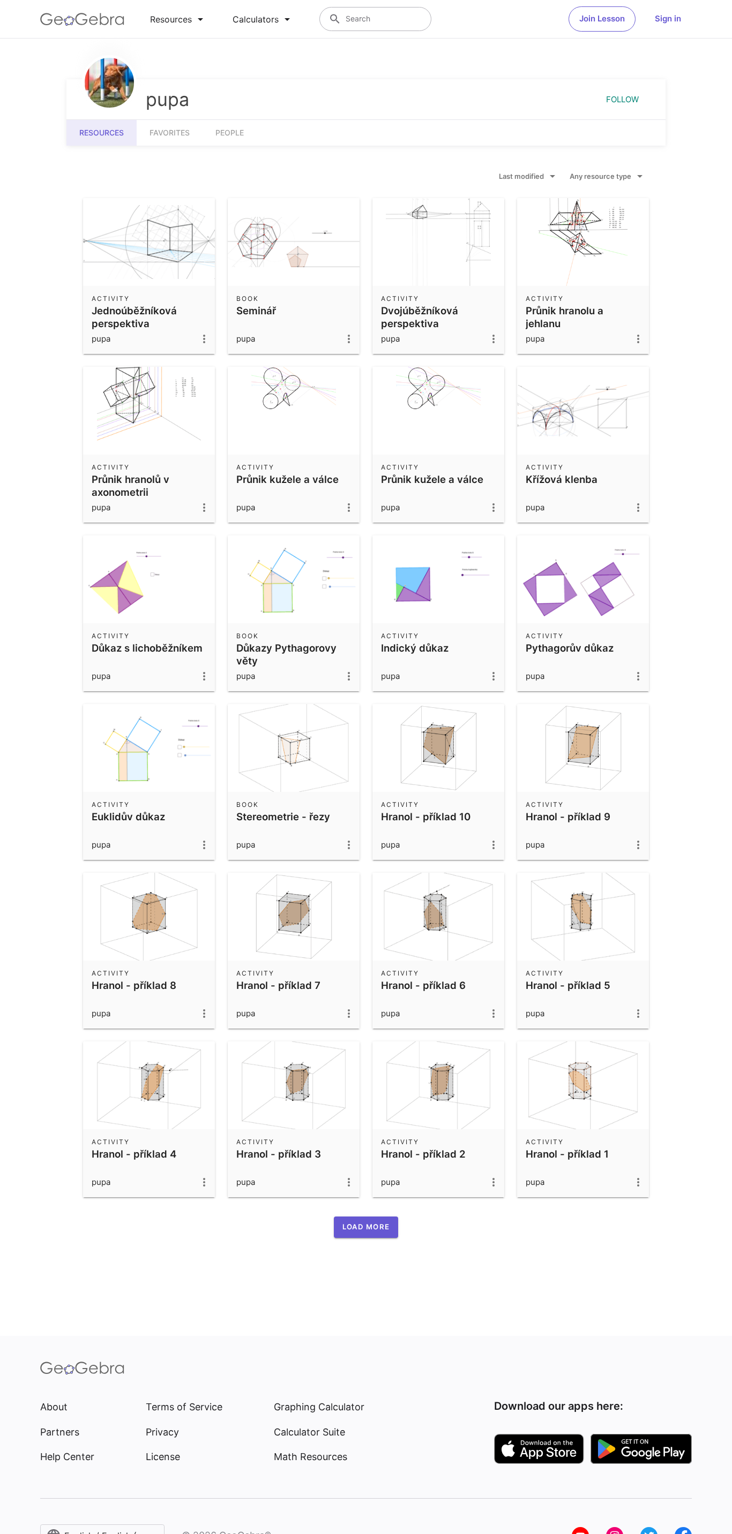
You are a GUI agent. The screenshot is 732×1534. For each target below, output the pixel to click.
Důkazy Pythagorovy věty (286, 654)
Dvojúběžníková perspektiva (419, 317)
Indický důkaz (415, 648)
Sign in (668, 18)
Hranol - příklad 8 (134, 985)
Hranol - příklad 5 (568, 985)
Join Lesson (602, 18)
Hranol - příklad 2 (423, 1154)
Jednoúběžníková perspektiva (134, 317)
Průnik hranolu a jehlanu (564, 317)
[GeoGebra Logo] (82, 19)
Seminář (256, 310)
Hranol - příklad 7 (278, 985)
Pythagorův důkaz (570, 648)
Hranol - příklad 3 (278, 1154)
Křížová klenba (561, 479)
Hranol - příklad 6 (423, 985)
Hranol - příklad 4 (134, 1154)
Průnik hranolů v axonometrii (130, 485)
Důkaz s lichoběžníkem (147, 648)
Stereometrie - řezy (283, 816)
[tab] (178, 19)
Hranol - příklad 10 (425, 816)
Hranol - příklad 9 (568, 816)
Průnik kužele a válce (287, 479)
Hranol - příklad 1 (567, 1154)
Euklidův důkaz (128, 816)
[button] (366, 1227)
